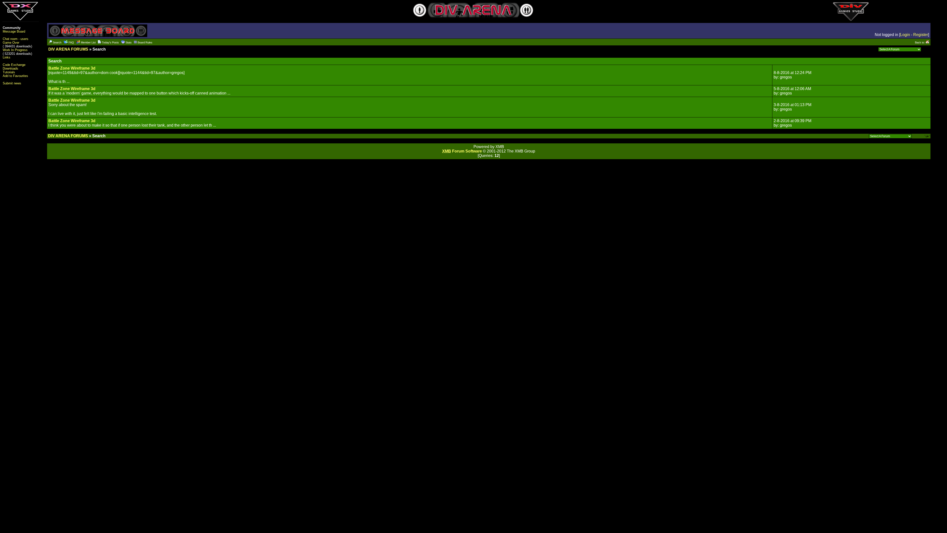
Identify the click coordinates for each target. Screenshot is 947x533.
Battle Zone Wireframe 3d (71, 68)
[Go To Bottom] (926, 49)
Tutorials (9, 72)
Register (920, 35)
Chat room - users (15, 39)
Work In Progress (15, 50)
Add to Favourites (15, 76)
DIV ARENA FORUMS (68, 49)
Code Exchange (14, 65)
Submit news (12, 83)
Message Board (14, 31)
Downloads (10, 68)
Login (905, 35)
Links (6, 57)
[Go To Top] (927, 136)
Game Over (11, 42)
